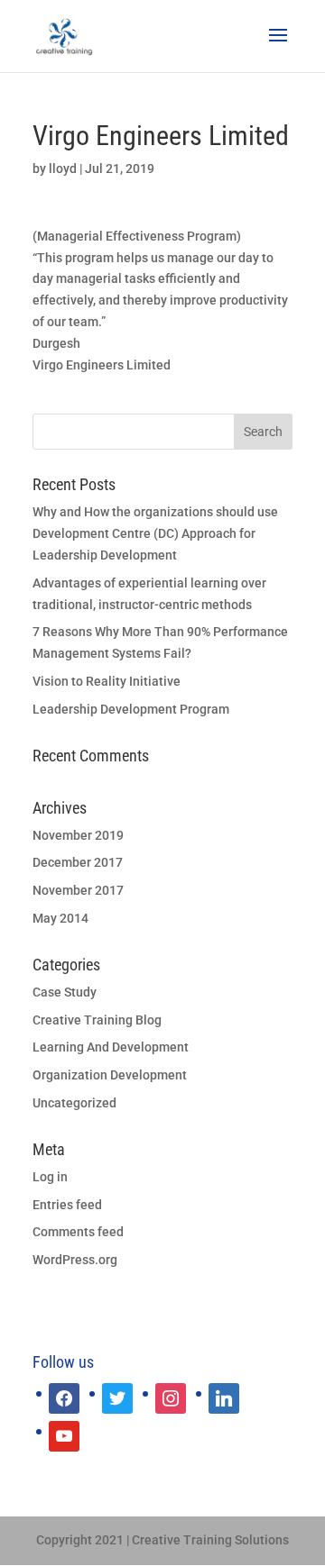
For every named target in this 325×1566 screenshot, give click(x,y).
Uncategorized (74, 1103)
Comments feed (78, 1232)
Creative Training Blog (97, 1020)
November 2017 (78, 890)
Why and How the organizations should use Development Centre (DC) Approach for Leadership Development (155, 533)
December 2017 (77, 862)
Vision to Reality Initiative (106, 681)
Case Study (64, 992)
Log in (50, 1177)
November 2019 (78, 835)
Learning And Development (110, 1047)
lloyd (63, 168)
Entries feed (67, 1204)
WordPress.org (74, 1259)
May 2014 (60, 918)
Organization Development (109, 1075)
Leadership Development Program (130, 709)
